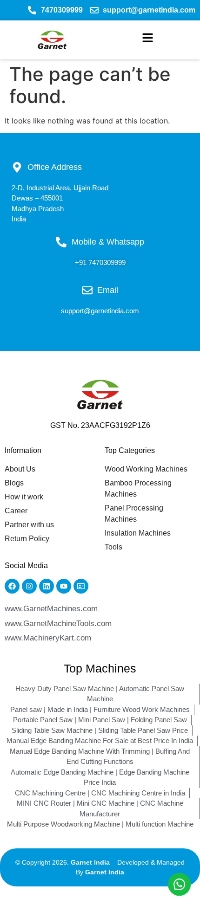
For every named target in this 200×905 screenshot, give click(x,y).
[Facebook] (12, 586)
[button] (148, 40)
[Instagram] (29, 586)
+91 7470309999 (100, 262)
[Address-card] (80, 586)
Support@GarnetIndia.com (100, 311)
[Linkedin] (46, 586)
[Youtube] (63, 586)
